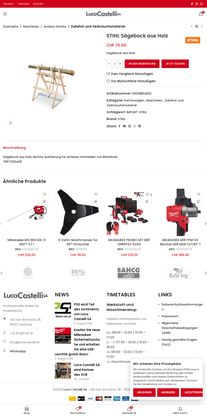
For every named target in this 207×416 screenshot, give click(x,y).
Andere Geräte (55, 26)
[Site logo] (104, 13)
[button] (44, 201)
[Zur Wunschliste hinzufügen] (44, 194)
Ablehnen (144, 392)
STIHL (121, 119)
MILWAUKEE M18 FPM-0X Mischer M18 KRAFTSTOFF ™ (180, 242)
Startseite (10, 26)
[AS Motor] (78, 273)
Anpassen (168, 392)
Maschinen (31, 26)
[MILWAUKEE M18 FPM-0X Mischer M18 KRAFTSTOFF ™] (180, 212)
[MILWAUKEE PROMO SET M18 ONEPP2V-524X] (129, 212)
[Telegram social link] (139, 126)
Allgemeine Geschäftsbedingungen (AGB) (180, 328)
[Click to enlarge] (10, 123)
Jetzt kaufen (175, 64)
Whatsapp (18, 351)
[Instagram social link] (196, 4)
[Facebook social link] (191, 4)
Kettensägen (134, 100)
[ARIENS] (28, 273)
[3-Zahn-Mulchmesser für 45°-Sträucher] (78, 212)
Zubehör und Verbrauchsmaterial (98, 26)
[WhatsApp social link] (201, 4)
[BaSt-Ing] (179, 273)
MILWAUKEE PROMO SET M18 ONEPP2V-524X (129, 242)
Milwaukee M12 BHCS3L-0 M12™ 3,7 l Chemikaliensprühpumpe (26, 244)
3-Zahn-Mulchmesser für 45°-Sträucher (78, 242)
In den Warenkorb (142, 64)
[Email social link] (124, 126)
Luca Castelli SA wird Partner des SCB (87, 370)
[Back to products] (196, 26)
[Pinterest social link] (129, 126)
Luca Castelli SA (75, 389)
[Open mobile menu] (5, 14)
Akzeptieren (194, 392)
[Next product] (201, 26)
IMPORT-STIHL (137, 112)
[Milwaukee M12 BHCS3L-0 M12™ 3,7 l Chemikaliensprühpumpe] (26, 212)
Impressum (170, 316)
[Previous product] (191, 26)
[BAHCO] (129, 273)
